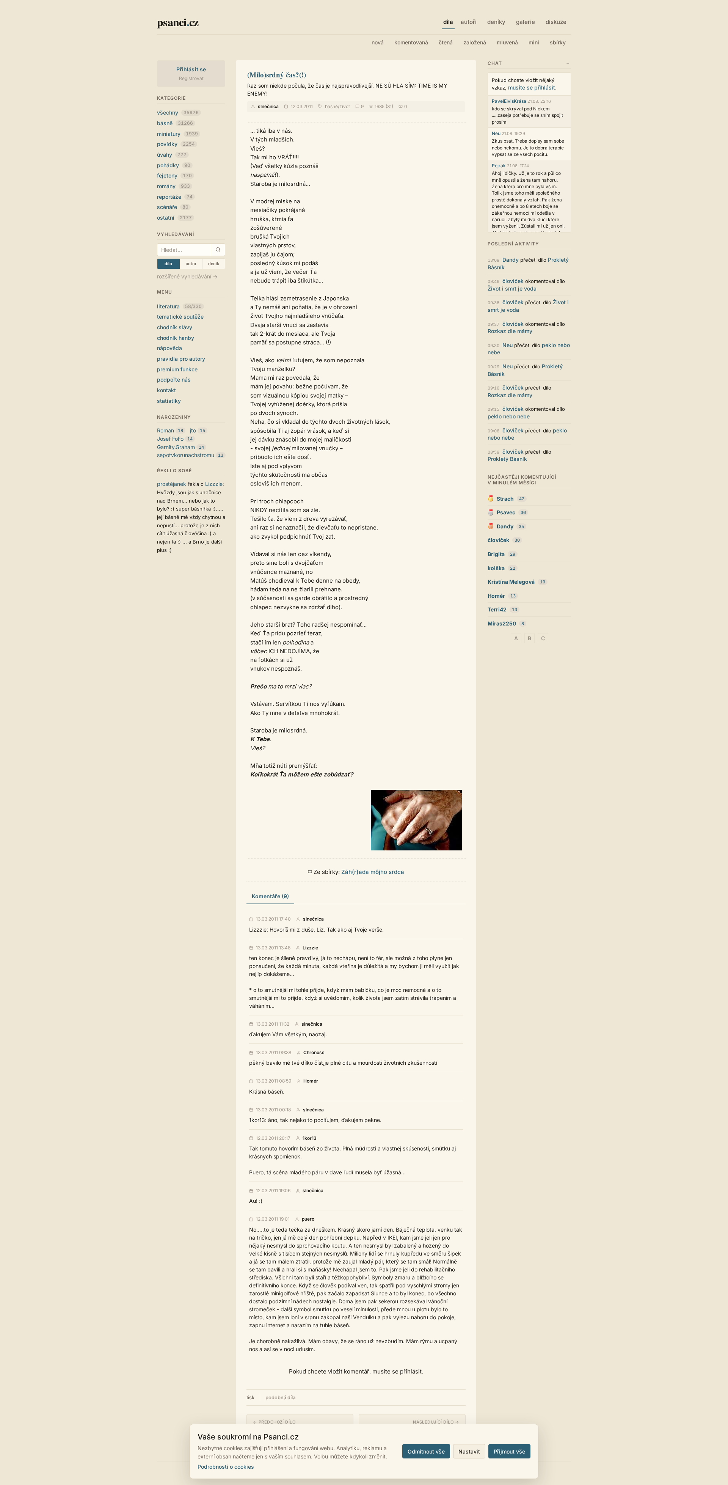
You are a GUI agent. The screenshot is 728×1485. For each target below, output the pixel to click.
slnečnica (268, 106)
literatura (179, 306)
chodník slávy (174, 327)
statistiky (169, 401)
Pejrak (499, 165)
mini (534, 42)
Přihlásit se (191, 69)
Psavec (506, 512)
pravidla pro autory (181, 358)
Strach (505, 498)
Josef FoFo (170, 438)
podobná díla (280, 1397)
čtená (446, 42)
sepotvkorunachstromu (185, 455)
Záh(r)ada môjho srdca (372, 871)
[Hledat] (218, 250)
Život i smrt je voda (512, 288)
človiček (513, 281)
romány (173, 186)
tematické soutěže (180, 316)
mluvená (507, 42)
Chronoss (314, 1052)
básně (175, 123)
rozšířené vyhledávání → (187, 276)
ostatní (174, 217)
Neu (496, 133)
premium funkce (177, 369)
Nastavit (469, 1451)
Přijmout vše (509, 1451)
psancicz (177, 21)
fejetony (174, 175)
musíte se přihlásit (531, 87)
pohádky (173, 165)
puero (308, 1219)
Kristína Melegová (511, 581)
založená (474, 42)
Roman (165, 430)
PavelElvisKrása (509, 101)
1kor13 (310, 1138)
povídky (176, 144)
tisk (250, 1397)
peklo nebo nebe (509, 416)
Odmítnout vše (426, 1451)
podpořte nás (174, 379)
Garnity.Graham (176, 447)
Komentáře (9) (270, 896)
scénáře (172, 207)
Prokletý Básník (507, 459)
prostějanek (171, 484)
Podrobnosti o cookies (226, 1466)
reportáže (175, 196)
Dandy (510, 259)
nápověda (169, 348)
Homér (310, 1081)
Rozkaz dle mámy (510, 331)
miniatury (177, 133)
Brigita (496, 554)
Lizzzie (214, 484)
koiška (496, 568)
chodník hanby (175, 338)
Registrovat (191, 78)
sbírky (558, 42)
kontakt (166, 390)
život (344, 106)
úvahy (172, 154)
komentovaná (411, 42)
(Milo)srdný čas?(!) (276, 74)
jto (193, 430)
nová (378, 42)
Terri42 (497, 609)
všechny (178, 112)
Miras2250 (502, 623)
